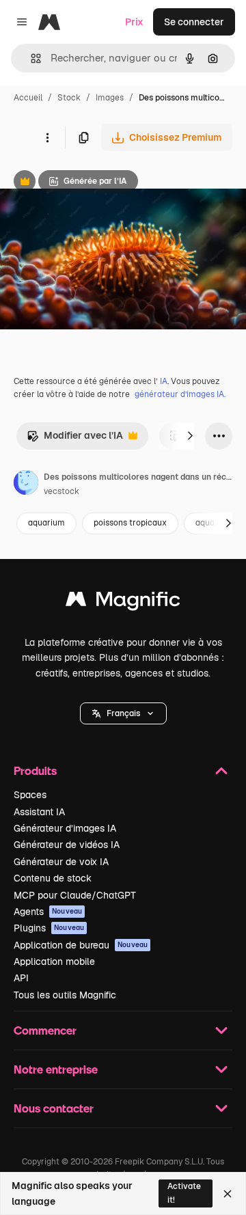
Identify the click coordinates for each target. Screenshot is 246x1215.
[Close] (227, 1194)
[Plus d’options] (47, 137)
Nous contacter (54, 1108)
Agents (48, 911)
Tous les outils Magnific (65, 995)
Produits (35, 770)
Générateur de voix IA (61, 862)
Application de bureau (81, 945)
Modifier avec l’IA (75, 439)
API (21, 978)
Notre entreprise (56, 1069)
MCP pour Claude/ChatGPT (75, 895)
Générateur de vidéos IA (67, 844)
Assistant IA (39, 812)
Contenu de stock (53, 878)
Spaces (30, 795)
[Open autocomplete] (30, 58)
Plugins (49, 928)
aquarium (46, 522)
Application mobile (54, 961)
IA (163, 381)
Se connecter (194, 22)
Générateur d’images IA (65, 828)
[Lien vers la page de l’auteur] (26, 484)
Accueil (28, 97)
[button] (123, 713)
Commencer (45, 1030)
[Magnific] (123, 602)
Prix (134, 22)
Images (110, 97)
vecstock (61, 491)
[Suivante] (190, 436)
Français (123, 713)
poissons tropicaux (130, 522)
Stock (69, 97)
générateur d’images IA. (180, 394)
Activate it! (184, 1193)
